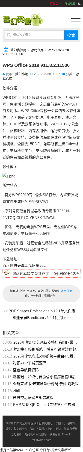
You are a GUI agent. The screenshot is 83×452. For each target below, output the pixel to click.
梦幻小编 (21, 74)
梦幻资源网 (18, 50)
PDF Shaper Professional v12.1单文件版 (42, 311)
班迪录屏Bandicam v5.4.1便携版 (39, 318)
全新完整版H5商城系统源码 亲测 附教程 (46, 384)
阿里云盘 (39, 266)
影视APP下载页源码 (29, 363)
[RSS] (79, 3)
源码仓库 (37, 50)
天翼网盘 (24, 266)
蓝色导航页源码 (26, 370)
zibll (16, 391)
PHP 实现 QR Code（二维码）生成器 (44, 405)
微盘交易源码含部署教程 (33, 398)
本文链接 (66, 291)
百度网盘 (10, 266)
